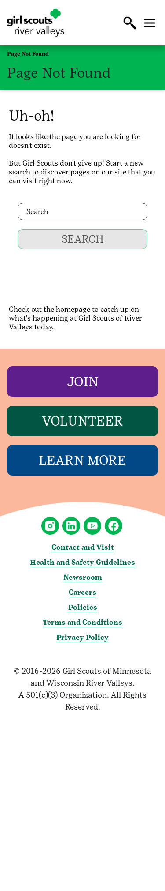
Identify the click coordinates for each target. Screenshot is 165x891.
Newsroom (82, 577)
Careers (82, 592)
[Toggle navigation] (149, 23)
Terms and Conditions (82, 622)
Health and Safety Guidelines (82, 562)
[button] (129, 23)
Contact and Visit (82, 547)
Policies (82, 607)
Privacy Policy (82, 637)
